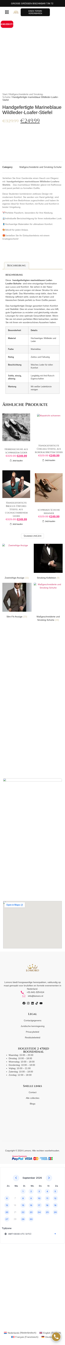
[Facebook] (24, 1003)
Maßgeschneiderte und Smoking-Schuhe (40, 167)
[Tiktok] (36, 1003)
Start (4, 94)
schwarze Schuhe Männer (49, 511)
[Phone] (56, 1337)
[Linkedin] (32, 1003)
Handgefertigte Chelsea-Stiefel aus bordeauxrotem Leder (49, 449)
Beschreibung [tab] (16, 265)
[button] (6, 12)
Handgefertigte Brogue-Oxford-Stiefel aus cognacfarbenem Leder (16, 509)
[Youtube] (41, 1003)
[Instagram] (28, 1003)
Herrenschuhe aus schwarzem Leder (16, 451)
